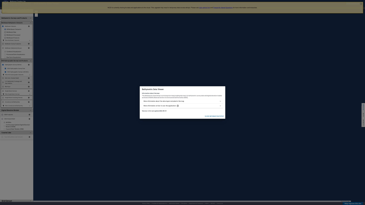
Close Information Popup (214, 116)
